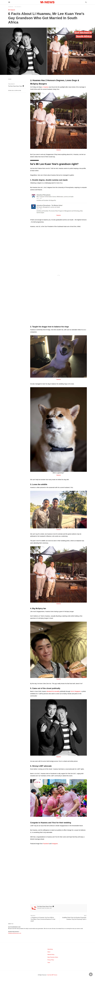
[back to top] (91, 974)
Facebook (46, 843)
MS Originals (18, 6)
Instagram (55, 843)
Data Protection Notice (53, 957)
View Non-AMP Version (52, 974)
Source (58, 150)
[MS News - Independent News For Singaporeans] (47, 2)
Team (49, 962)
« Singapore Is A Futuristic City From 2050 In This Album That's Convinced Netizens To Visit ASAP (43, 919)
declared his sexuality (53, 691)
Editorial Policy (51, 954)
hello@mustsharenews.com (14, 933)
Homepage (10, 6)
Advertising (50, 949)
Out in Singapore (76, 691)
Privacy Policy (51, 959)
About (49, 951)
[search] (86, 2)
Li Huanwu (45, 87)
